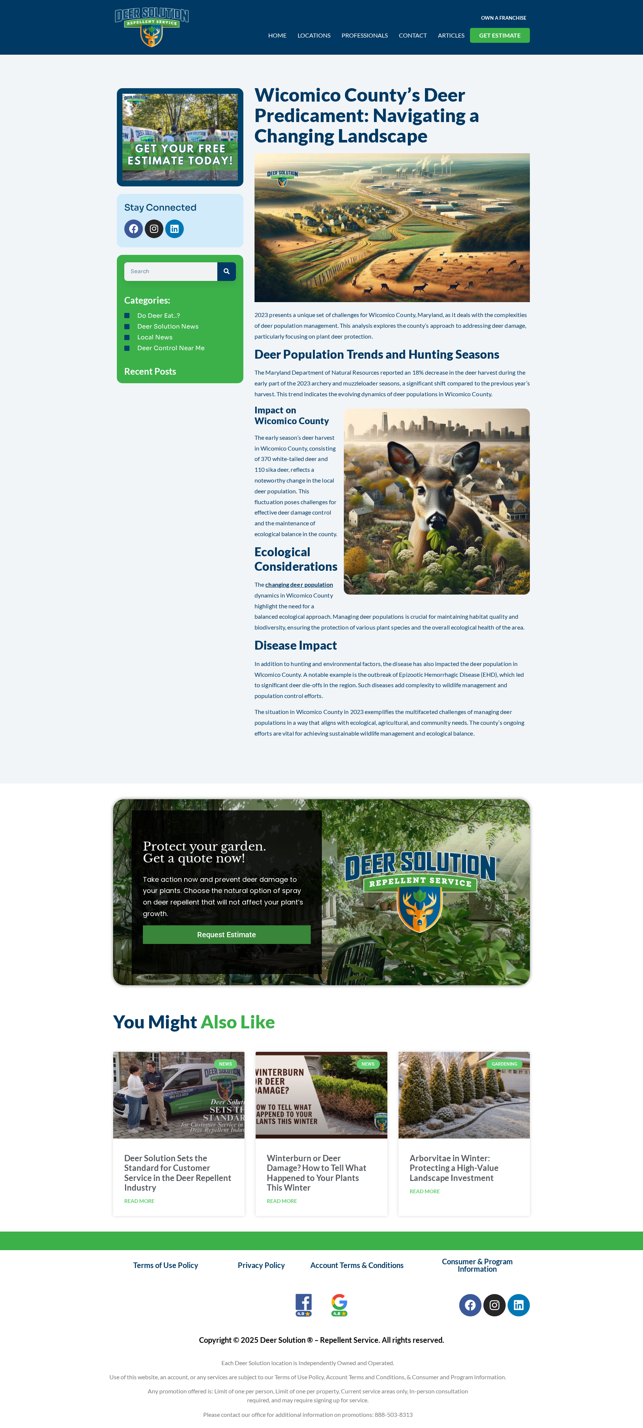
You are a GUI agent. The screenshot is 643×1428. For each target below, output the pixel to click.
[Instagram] (154, 229)
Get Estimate (500, 35)
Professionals (365, 35)
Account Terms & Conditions (357, 1265)
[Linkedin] (174, 229)
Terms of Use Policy (165, 1265)
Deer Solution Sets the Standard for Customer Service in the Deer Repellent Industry (177, 1172)
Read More (139, 1201)
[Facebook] (133, 229)
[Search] (226, 271)
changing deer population (299, 584)
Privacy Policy (261, 1265)
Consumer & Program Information (477, 1265)
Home (277, 35)
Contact (413, 35)
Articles (451, 35)
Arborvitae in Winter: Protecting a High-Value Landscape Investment (454, 1168)
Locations (314, 35)
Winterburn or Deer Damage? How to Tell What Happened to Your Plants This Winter (317, 1172)
